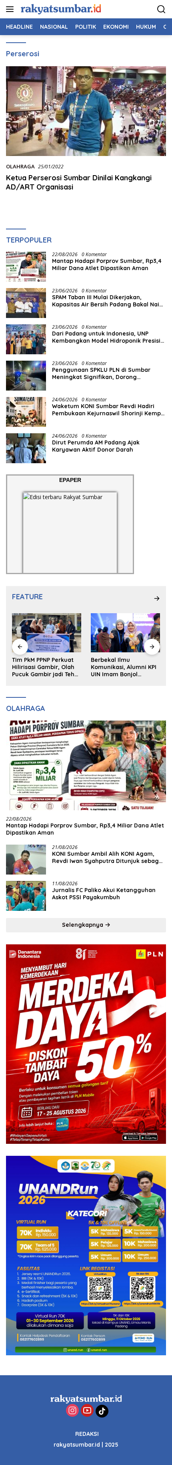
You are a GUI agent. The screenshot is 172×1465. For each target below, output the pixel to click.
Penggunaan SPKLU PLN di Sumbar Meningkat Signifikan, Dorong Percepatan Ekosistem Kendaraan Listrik (101, 373)
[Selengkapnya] (157, 598)
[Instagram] (72, 1411)
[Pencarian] (161, 9)
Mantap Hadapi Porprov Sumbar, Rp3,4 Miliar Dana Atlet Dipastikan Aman (107, 264)
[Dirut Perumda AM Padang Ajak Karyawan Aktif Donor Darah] (26, 448)
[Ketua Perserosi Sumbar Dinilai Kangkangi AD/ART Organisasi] (86, 111)
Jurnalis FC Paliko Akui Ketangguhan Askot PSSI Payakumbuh (104, 894)
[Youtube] (87, 1411)
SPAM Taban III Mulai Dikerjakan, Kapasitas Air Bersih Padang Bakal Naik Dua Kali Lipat (107, 301)
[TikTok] (102, 1411)
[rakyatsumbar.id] (60, 9)
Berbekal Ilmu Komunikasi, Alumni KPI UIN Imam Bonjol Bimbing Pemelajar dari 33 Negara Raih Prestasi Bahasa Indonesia (46, 667)
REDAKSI (87, 1433)
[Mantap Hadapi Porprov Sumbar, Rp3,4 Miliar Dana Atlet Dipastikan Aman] (26, 267)
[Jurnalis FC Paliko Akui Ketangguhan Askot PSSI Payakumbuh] (26, 896)
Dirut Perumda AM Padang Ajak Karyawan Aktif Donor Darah (96, 446)
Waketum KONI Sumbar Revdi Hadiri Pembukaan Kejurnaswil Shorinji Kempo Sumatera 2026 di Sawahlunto (108, 410)
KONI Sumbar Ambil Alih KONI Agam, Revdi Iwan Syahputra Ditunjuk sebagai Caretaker (108, 857)
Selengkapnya (83, 924)
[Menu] (11, 9)
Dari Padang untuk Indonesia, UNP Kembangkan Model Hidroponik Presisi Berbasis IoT (106, 337)
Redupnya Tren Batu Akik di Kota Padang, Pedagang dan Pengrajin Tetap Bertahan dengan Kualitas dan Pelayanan (124, 667)
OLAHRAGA (20, 166)
